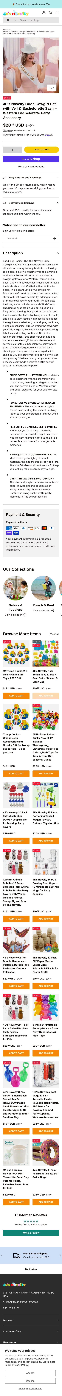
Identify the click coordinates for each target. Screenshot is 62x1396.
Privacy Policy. (20, 1364)
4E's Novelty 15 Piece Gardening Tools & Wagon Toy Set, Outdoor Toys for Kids (46, 818)
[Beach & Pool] (43, 588)
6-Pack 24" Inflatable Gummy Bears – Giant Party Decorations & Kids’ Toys (45, 1030)
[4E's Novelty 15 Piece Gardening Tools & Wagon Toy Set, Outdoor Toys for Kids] (46, 795)
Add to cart (41, 149)
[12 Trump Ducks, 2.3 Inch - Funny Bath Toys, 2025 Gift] (16, 653)
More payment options (31, 166)
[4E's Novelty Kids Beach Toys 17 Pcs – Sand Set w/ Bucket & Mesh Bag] (46, 653)
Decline (30, 1380)
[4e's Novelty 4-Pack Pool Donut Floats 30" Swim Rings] (46, 1152)
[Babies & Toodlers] (15, 588)
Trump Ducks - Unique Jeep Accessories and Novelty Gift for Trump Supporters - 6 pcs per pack (16, 743)
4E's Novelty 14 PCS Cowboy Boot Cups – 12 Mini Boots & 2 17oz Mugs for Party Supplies (46, 886)
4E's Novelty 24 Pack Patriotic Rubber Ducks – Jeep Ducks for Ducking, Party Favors (15, 819)
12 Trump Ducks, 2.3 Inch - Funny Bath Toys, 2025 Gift (15, 674)
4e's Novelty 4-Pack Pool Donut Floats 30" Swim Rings (45, 1173)
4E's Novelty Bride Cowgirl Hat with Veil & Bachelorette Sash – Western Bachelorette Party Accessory (29, 32)
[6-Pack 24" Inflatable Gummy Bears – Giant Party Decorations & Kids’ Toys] (46, 1007)
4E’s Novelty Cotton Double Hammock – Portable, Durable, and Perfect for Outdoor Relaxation (16, 965)
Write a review (31, 1232)
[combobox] (31, 20)
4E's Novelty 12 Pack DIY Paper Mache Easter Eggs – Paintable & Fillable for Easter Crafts (45, 965)
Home (5, 30)
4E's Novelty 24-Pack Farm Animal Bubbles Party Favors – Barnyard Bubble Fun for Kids (15, 1032)
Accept (30, 1372)
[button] (50, 12)
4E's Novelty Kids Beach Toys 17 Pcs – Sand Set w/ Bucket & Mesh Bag (45, 676)
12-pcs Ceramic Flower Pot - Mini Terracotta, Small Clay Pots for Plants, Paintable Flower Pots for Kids (16, 1178)
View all (54, 633)
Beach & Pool (43, 605)
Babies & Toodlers (15, 607)
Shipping (7, 130)
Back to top (31, 1269)
